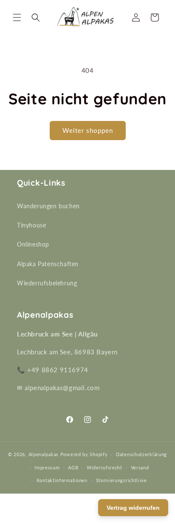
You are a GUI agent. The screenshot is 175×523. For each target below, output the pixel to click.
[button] (17, 17)
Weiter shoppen (87, 130)
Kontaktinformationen (62, 480)
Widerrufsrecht (104, 467)
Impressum (46, 467)
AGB (73, 467)
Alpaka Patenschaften (48, 263)
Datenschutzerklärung (141, 454)
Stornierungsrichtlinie (121, 480)
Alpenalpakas (43, 454)
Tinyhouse (31, 225)
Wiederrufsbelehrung (47, 283)
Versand (140, 467)
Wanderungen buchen (48, 206)
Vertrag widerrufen (133, 507)
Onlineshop (33, 244)
